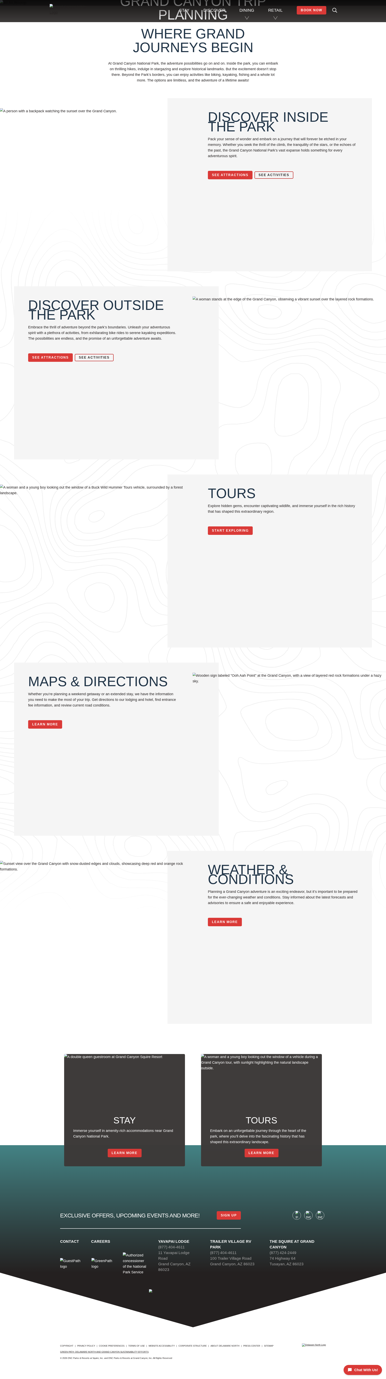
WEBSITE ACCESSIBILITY (162, 1346)
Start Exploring (230, 530)
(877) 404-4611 (171, 1247)
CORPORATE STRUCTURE (193, 1346)
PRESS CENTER (251, 1346)
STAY (184, 10)
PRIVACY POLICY (86, 1346)
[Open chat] (363, 1370)
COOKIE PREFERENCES (111, 1346)
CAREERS (100, 1241)
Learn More (45, 724)
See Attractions (230, 175)
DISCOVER (214, 10)
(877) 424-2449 (283, 1253)
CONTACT (69, 1241)
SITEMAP (268, 1346)
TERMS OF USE (136, 1346)
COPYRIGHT (66, 1346)
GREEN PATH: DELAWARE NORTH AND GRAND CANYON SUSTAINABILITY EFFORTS (104, 1352)
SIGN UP (229, 1215)
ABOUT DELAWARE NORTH (224, 1346)
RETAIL (275, 10)
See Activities (274, 175)
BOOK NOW (311, 10)
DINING (246, 10)
